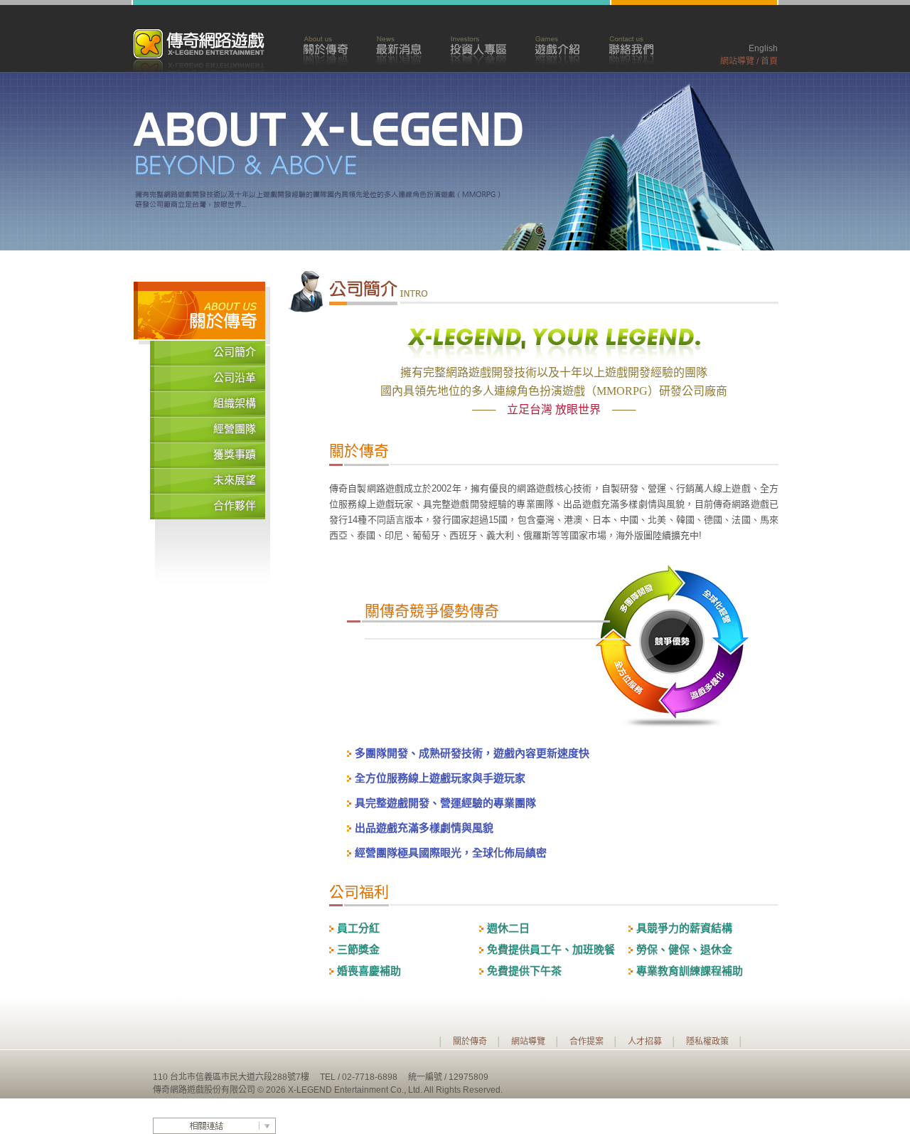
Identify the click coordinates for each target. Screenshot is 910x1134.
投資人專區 (478, 49)
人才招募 (645, 1041)
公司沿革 (234, 377)
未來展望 (234, 480)
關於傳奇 (325, 49)
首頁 (769, 61)
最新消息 (399, 49)
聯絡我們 (631, 49)
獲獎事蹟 (234, 454)
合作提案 (586, 1041)
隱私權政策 (707, 1041)
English (763, 48)
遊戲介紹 (557, 49)
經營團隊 (234, 429)
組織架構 (234, 403)
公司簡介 (234, 352)
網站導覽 (737, 61)
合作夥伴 (234, 506)
